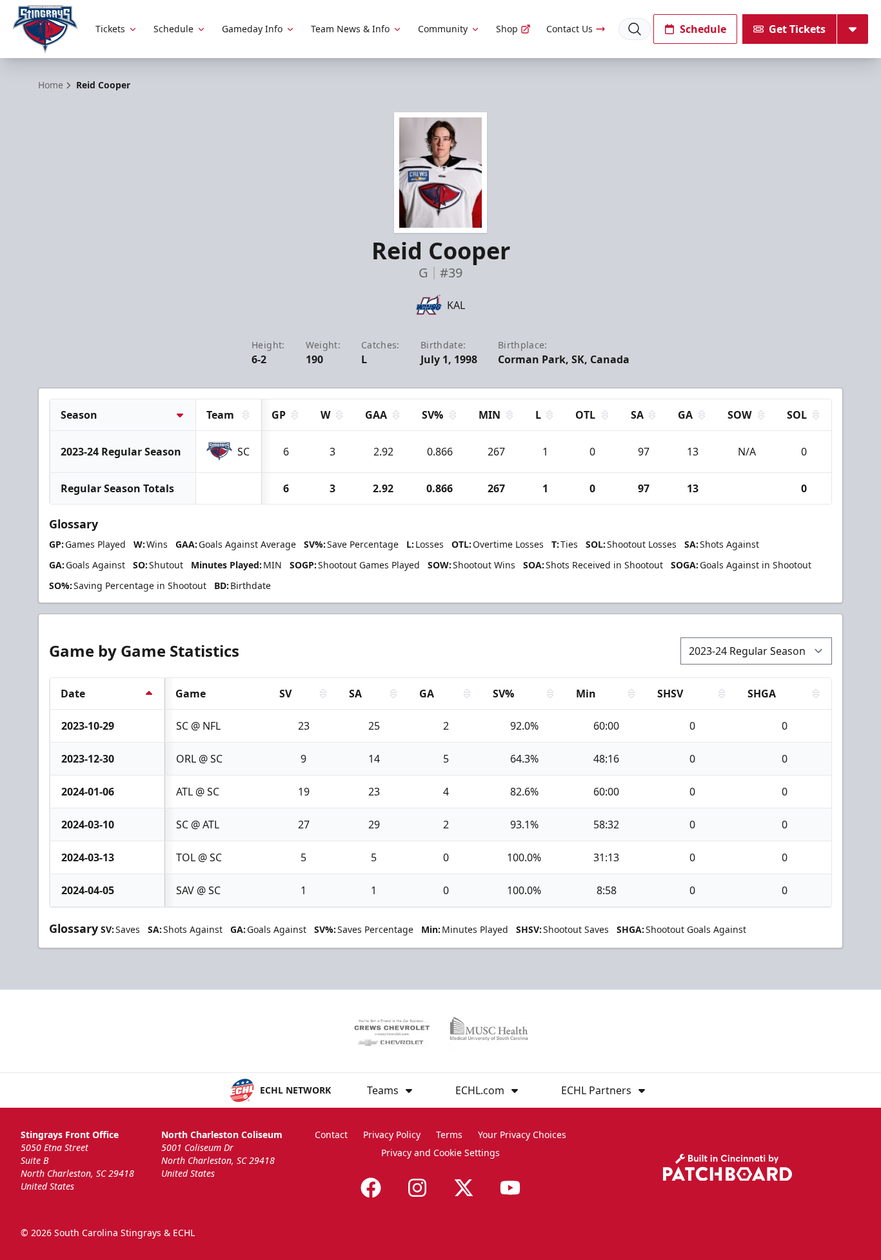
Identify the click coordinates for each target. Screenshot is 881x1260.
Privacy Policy (392, 1134)
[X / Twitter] (464, 1188)
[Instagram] (417, 1188)
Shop (507, 29)
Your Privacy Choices (522, 1134)
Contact (331, 1134)
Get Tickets (797, 29)
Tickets (110, 29)
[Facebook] (371, 1188)
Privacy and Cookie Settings (440, 1152)
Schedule (173, 29)
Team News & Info (350, 29)
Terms (449, 1134)
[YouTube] (510, 1188)
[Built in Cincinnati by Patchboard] (727, 1167)
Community (443, 29)
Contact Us (569, 29)
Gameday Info (252, 29)
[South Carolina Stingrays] (45, 29)
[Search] (635, 29)
